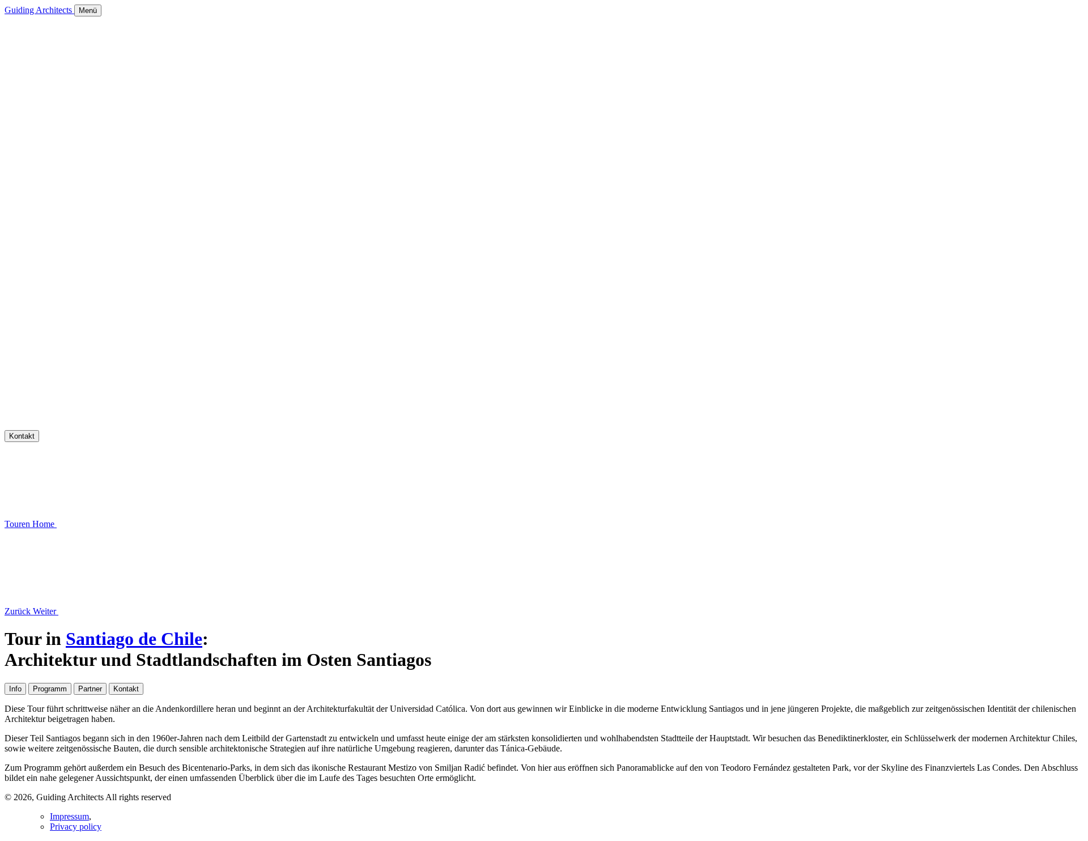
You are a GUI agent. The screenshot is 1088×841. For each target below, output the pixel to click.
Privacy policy (75, 826)
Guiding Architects (39, 10)
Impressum (69, 816)
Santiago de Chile (134, 638)
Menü (88, 10)
